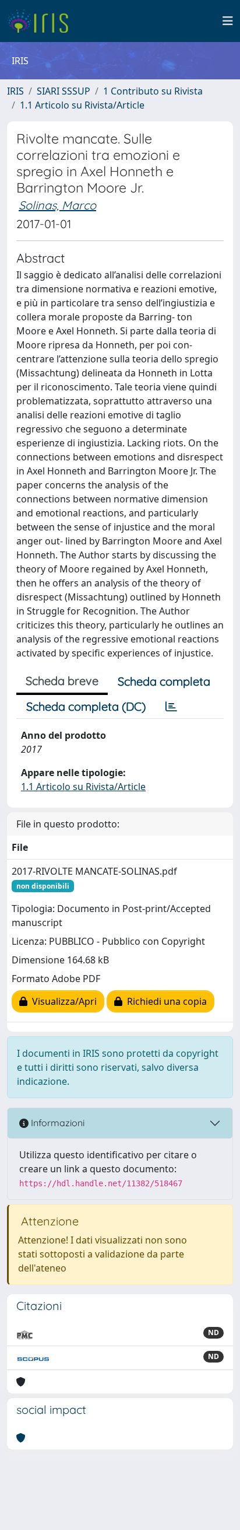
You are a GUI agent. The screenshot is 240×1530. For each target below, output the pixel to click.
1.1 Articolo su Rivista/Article (82, 105)
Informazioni (56, 1123)
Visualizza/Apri (62, 1001)
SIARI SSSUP (63, 91)
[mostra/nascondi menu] (228, 21)
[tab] (171, 706)
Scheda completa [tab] (164, 681)
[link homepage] (42, 21)
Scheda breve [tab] (62, 680)
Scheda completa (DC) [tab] (86, 706)
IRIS (15, 91)
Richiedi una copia (164, 1001)
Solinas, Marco (57, 205)
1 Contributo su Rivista (153, 91)
